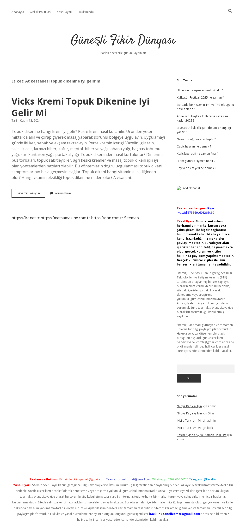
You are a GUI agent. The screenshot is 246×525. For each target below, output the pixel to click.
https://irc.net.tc (26, 217)
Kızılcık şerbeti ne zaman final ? (197, 154)
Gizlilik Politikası (40, 12)
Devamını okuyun (31, 194)
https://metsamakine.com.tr (65, 217)
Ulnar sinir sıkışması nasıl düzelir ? (200, 90)
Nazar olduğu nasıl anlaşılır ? (196, 139)
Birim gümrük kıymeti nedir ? (196, 161)
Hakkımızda (86, 12)
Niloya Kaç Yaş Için (189, 406)
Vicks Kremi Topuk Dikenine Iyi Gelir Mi (80, 107)
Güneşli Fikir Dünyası (123, 40)
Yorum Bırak (63, 193)
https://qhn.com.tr (107, 217)
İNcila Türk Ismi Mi (189, 421)
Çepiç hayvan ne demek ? (194, 146)
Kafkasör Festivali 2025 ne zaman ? (200, 97)
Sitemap (131, 217)
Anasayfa (18, 12)
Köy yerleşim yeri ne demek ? (196, 168)
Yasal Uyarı (64, 12)
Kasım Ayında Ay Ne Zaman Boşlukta (202, 435)
